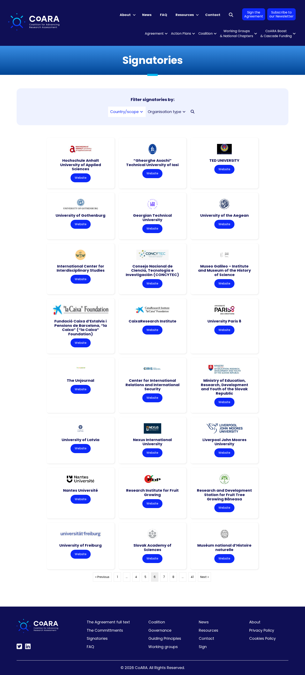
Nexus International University (152, 442)
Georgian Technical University (152, 217)
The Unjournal (80, 380)
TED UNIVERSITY (224, 160)
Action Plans (181, 33)
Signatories (97, 638)
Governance (159, 630)
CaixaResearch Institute (152, 321)
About (125, 14)
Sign (203, 646)
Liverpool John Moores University (224, 442)
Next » (204, 577)
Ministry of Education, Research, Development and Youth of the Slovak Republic (224, 387)
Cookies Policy (262, 638)
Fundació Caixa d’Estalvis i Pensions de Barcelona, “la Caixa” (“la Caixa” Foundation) (80, 328)
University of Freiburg (80, 545)
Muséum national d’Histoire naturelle (224, 547)
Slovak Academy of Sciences (152, 547)
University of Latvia (80, 439)
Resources (185, 14)
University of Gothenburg (80, 215)
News (146, 14)
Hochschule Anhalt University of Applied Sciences (80, 164)
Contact (212, 14)
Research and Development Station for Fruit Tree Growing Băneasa (224, 494)
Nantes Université (80, 490)
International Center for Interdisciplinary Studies (81, 268)
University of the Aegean (224, 215)
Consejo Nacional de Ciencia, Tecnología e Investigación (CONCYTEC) (152, 270)
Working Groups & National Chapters (236, 33)
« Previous (102, 577)
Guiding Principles (164, 638)
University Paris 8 (224, 321)
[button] (134, 15)
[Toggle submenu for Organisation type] (184, 111)
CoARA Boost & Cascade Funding (276, 33)
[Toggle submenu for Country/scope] (141, 111)
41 (192, 577)
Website (81, 178)
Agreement (154, 33)
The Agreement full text (108, 622)
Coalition (205, 33)
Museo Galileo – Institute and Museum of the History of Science (224, 270)
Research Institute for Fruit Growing (152, 492)
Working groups (163, 646)
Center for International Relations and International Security (152, 385)
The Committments (105, 630)
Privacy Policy (261, 630)
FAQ (163, 14)
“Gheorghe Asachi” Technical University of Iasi (152, 162)
